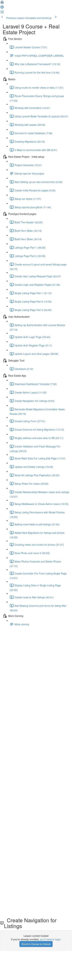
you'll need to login (50, 939)
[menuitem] (2, 8)
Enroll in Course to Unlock (36, 944)
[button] (2, 3)
